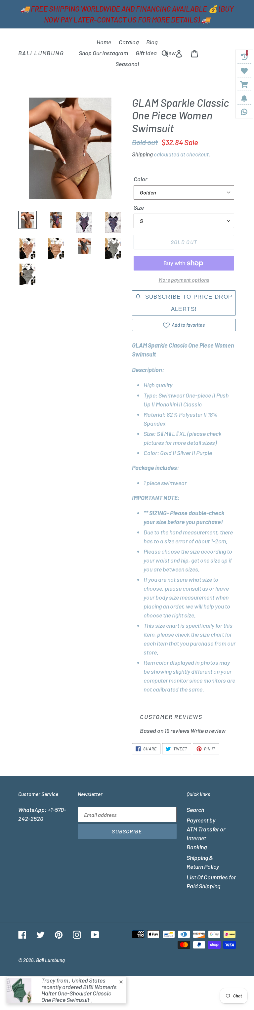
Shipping (142, 154)
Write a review (208, 730)
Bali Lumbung (41, 53)
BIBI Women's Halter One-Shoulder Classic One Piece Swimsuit (79, 993)
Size (139, 207)
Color (140, 179)
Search (195, 809)
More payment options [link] (184, 279)
